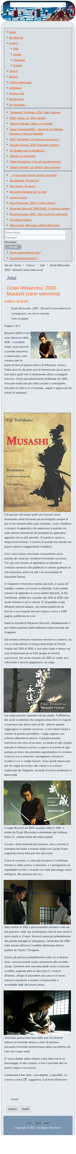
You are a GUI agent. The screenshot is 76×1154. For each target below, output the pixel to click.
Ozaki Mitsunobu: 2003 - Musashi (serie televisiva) (33, 290)
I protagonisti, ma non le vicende (30, 313)
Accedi (13, 247)
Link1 (29, 1123)
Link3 (46, 1123)
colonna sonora (13, 1079)
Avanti (14, 1099)
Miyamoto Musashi (38, 623)
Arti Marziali (16, 37)
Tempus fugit (16, 93)
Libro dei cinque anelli (17, 1051)
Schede (17, 65)
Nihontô (13, 76)
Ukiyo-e (13, 71)
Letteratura (15, 87)
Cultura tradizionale (20, 82)
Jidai (15, 48)
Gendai (17, 54)
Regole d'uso (16, 99)
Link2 (38, 1123)
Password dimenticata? (23, 258)
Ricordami (11, 242)
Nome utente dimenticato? (25, 252)
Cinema (13, 43)
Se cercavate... (18, 104)
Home (12, 32)
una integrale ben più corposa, (33, 611)
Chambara (19, 60)
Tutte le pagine (19, 318)
